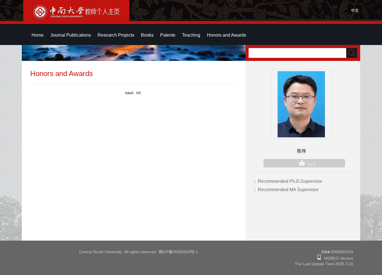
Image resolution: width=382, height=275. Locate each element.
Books (147, 35)
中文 (355, 10)
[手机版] (319, 258)
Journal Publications (70, 35)
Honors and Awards (226, 35)
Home (38, 35)
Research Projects (116, 35)
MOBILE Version (337, 258)
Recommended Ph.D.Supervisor (290, 181)
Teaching (191, 35)
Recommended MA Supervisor (288, 189)
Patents (167, 35)
